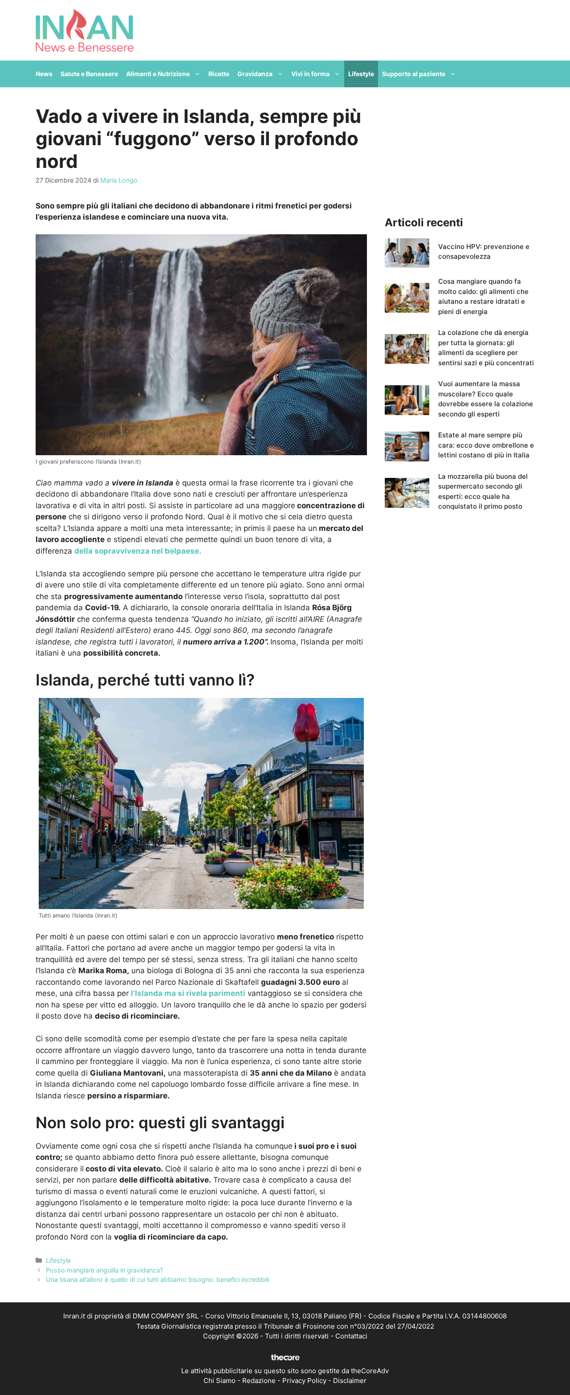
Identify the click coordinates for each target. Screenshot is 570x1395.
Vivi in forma (310, 74)
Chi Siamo (220, 1380)
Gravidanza (255, 74)
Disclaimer (349, 1380)
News (44, 74)
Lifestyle (361, 74)
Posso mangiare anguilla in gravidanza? (104, 1270)
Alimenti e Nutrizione (158, 74)
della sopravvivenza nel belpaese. (137, 551)
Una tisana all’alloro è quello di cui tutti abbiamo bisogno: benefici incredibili (157, 1279)
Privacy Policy (304, 1380)
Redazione (259, 1380)
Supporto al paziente (413, 74)
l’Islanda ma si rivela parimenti (188, 993)
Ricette (218, 74)
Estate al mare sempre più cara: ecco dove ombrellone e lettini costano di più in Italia (486, 445)
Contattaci (351, 1336)
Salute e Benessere (89, 74)
